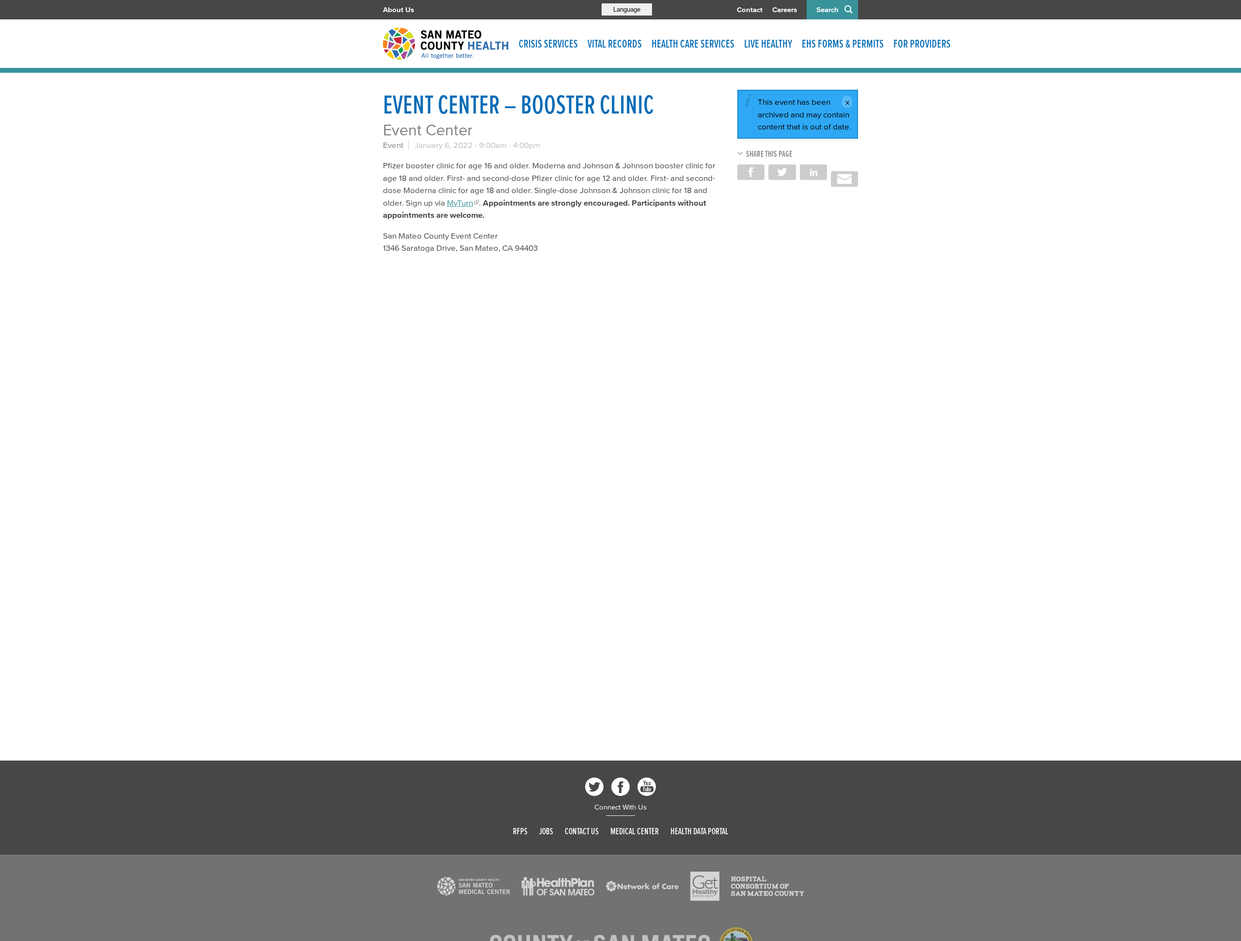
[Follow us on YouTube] (646, 787)
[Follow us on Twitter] (594, 787)
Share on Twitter (782, 172)
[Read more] (473, 886)
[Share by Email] (844, 179)
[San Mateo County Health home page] (446, 43)
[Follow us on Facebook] (620, 787)
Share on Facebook (750, 172)
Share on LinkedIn (813, 172)
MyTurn (460, 202)
